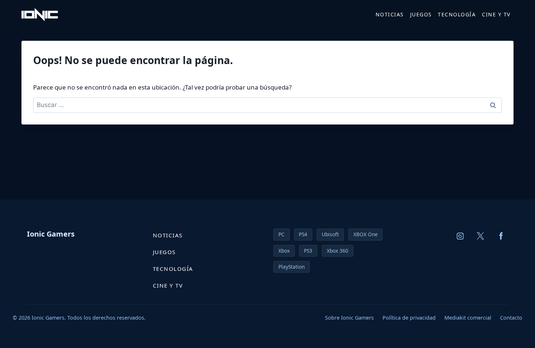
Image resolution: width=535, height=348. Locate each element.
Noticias (390, 14)
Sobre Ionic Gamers (349, 317)
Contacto (511, 317)
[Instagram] (460, 236)
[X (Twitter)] (480, 236)
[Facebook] (501, 236)
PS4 (303, 234)
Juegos (421, 14)
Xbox (284, 250)
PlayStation (291, 266)
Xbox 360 (337, 250)
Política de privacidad (409, 317)
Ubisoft (330, 234)
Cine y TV (496, 14)
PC (281, 234)
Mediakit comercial (467, 317)
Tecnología (457, 14)
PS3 (308, 250)
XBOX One (365, 234)
